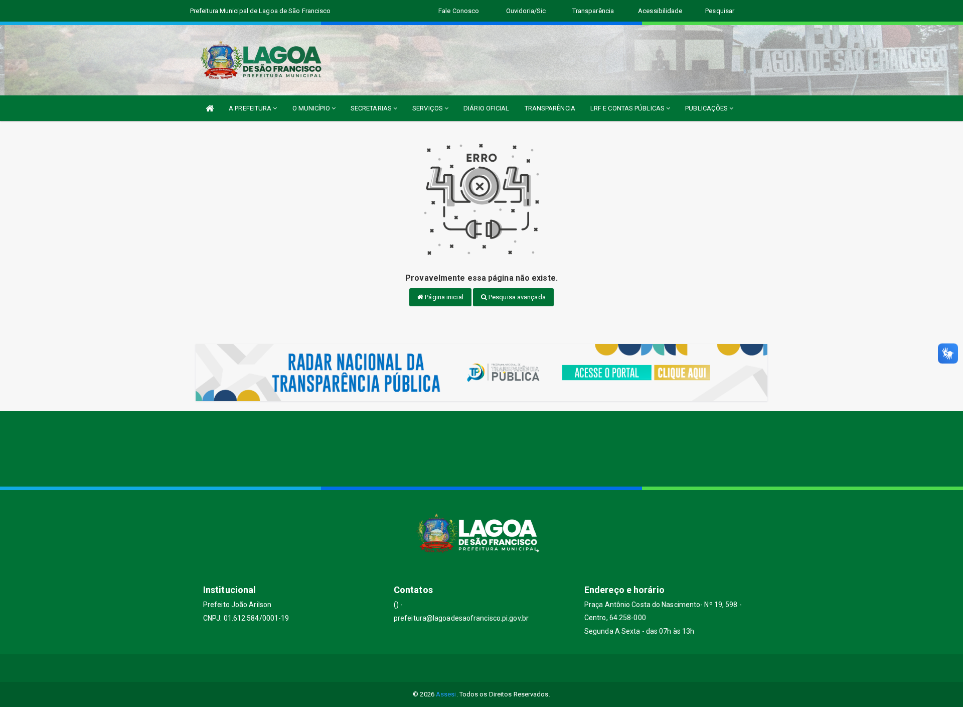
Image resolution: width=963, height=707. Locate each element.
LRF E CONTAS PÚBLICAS (628, 108)
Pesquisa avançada (516, 297)
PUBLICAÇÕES (707, 108)
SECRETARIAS (372, 108)
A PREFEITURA (251, 108)
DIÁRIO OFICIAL (486, 108)
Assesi (446, 694)
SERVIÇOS (428, 108)
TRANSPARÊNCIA (550, 108)
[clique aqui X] (469, 668)
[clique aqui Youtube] (494, 668)
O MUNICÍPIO (312, 108)
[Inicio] (210, 108)
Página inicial (443, 297)
